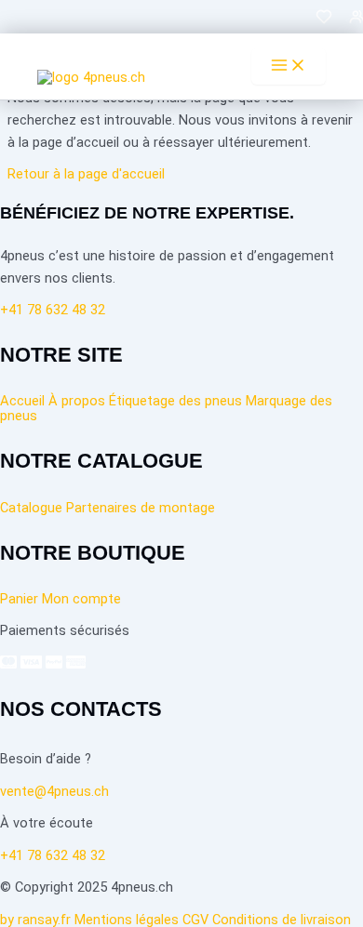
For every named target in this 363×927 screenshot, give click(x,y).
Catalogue (31, 507)
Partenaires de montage (140, 507)
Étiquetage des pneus (175, 400)
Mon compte (81, 598)
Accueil (22, 400)
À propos (76, 400)
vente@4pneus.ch (54, 791)
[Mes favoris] (324, 21)
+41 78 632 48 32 (52, 855)
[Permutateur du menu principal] (288, 66)
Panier (19, 598)
